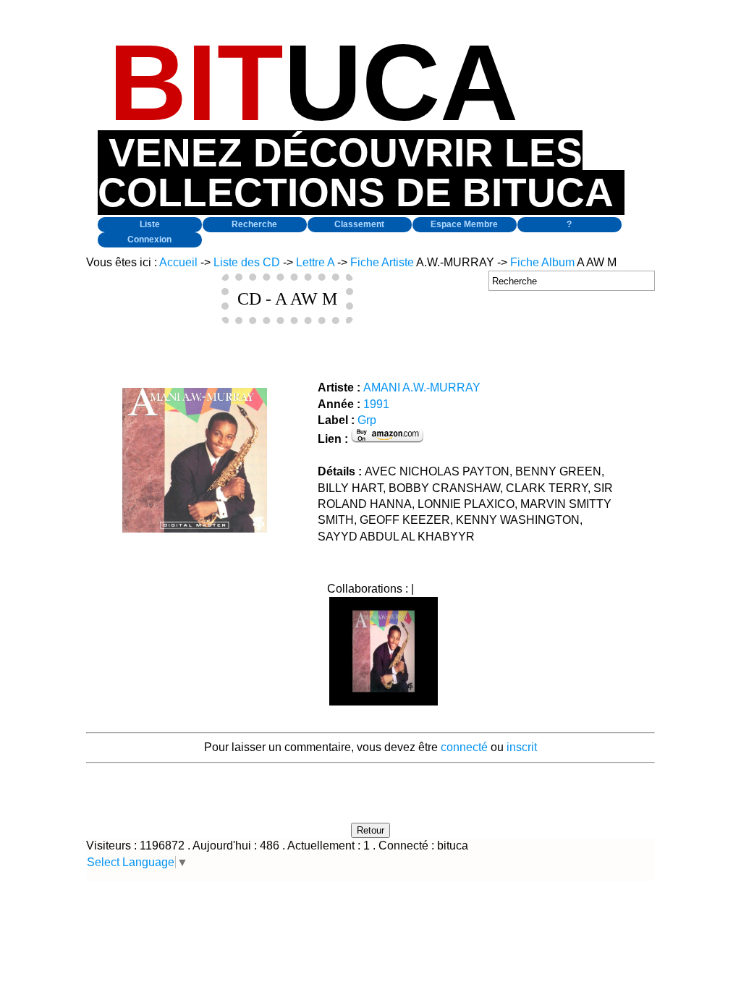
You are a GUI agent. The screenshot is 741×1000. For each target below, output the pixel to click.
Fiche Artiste (382, 262)
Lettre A (315, 262)
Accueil (178, 262)
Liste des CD (246, 262)
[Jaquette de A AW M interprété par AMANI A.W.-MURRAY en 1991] (194, 528)
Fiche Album (542, 262)
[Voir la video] (383, 701)
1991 (376, 404)
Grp (366, 420)
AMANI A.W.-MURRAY (421, 387)
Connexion (149, 239)
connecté (464, 747)
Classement (359, 224)
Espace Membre (464, 224)
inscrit (522, 747)
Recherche (254, 224)
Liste (150, 224)
